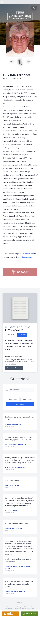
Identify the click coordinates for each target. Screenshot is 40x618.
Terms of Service (26, 608)
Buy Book (22, 335)
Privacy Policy (14, 608)
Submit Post (20, 404)
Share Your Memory (14, 368)
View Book (10, 335)
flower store (26, 257)
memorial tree (28, 253)
